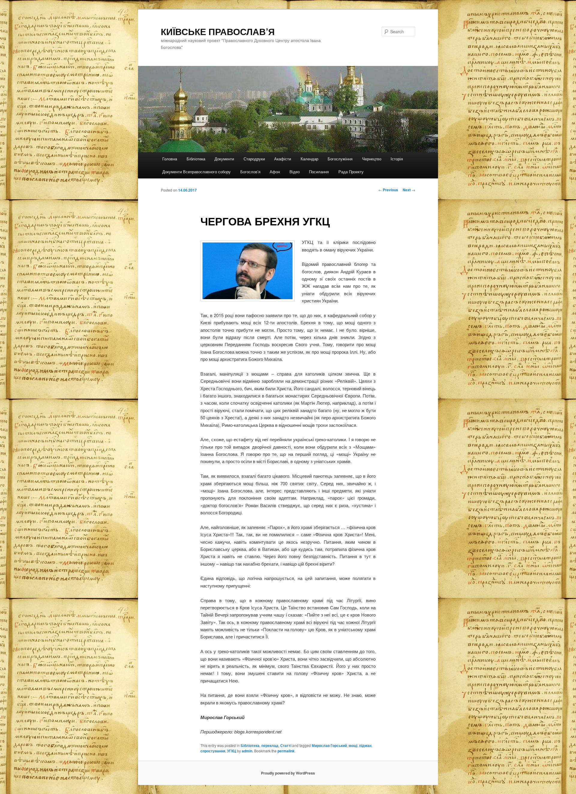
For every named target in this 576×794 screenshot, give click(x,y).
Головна (169, 159)
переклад (269, 745)
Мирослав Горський (329, 745)
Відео (295, 171)
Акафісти (282, 159)
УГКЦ (231, 751)
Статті (285, 745)
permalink (286, 751)
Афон (275, 171)
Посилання (319, 171)
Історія (397, 159)
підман (365, 745)
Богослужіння (340, 159)
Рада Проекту (351, 171)
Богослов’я (250, 171)
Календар (309, 159)
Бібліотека (196, 159)
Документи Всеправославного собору (196, 171)
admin (247, 751)
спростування (212, 751)
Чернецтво (371, 159)
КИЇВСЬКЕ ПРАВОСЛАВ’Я (218, 31)
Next (409, 189)
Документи (224, 159)
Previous (388, 189)
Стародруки (254, 159)
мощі (353, 745)
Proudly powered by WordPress (288, 773)
